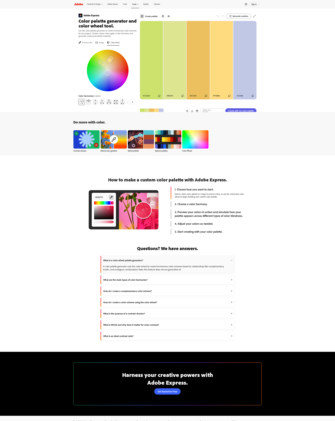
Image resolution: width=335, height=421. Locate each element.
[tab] (85, 42)
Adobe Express (112, 4)
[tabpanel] (108, 76)
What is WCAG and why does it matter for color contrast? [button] (131, 324)
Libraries (157, 4)
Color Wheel (187, 151)
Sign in (254, 4)
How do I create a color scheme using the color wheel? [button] (130, 302)
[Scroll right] (132, 102)
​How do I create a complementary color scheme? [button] (127, 291)
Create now (86, 139)
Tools (134, 4)
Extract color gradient (109, 151)
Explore (146, 4)
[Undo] (218, 16)
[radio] (82, 102)
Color (125, 4)
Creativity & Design (93, 4)
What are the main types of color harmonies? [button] (125, 279)
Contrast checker (79, 151)
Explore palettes (161, 151)
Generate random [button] (240, 16)
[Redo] (223, 16)
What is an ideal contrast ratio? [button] (118, 336)
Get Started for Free (167, 391)
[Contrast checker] (163, 16)
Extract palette (133, 151)
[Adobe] (78, 4)
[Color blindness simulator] (169, 16)
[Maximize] (254, 16)
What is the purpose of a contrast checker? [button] (124, 313)
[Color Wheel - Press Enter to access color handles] (108, 70)
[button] (246, 4)
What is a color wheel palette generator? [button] (123, 260)
